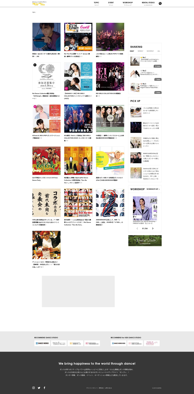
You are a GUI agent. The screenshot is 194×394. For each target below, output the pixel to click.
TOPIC (96, 3)
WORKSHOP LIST (152, 189)
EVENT (111, 3)
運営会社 (101, 388)
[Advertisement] (60, 291)
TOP (33, 12)
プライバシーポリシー (91, 388)
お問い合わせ (108, 388)
